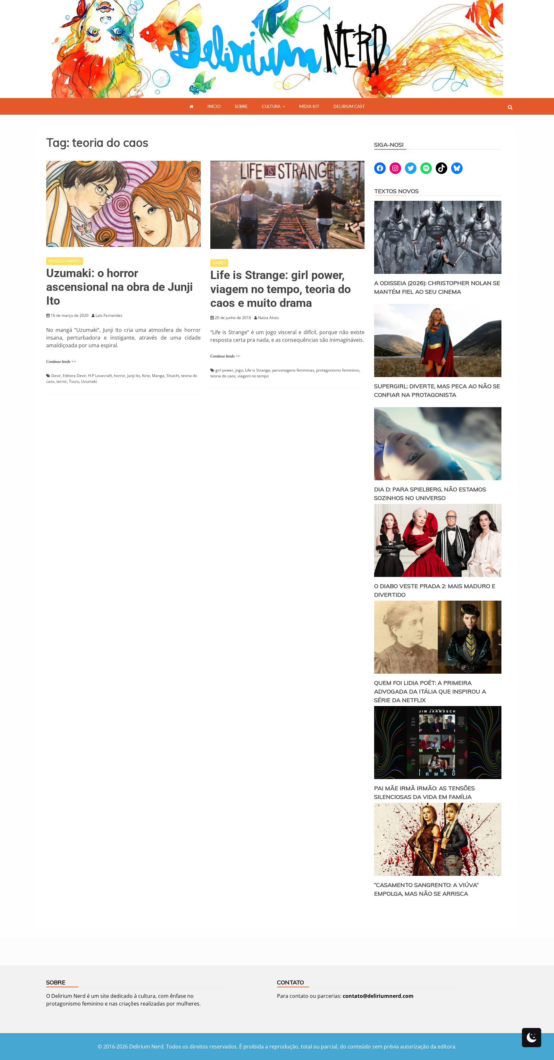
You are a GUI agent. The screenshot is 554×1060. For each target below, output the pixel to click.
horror (119, 375)
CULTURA (271, 106)
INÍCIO (214, 106)
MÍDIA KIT (309, 106)
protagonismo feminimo (337, 370)
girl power (224, 370)
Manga (158, 375)
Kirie (146, 375)
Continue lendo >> (61, 361)
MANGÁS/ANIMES (64, 261)
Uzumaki (89, 381)
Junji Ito (133, 375)
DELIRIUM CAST (349, 106)
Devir (56, 375)
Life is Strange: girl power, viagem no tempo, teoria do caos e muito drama (280, 288)
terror (61, 381)
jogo (239, 370)
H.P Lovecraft (100, 375)
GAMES (219, 263)
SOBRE (241, 106)
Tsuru (74, 381)
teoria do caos (223, 376)
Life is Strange (257, 370)
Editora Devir (74, 375)
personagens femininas (293, 370)
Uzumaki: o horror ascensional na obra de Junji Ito (119, 287)
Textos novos (396, 191)
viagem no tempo (253, 376)
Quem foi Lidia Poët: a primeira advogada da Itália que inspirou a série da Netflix (430, 691)
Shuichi (172, 375)
